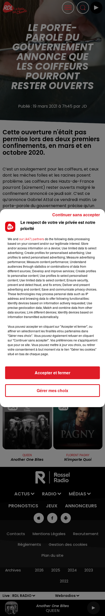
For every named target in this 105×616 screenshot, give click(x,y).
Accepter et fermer (52, 373)
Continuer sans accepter (76, 215)
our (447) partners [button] (31, 239)
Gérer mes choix (52, 390)
